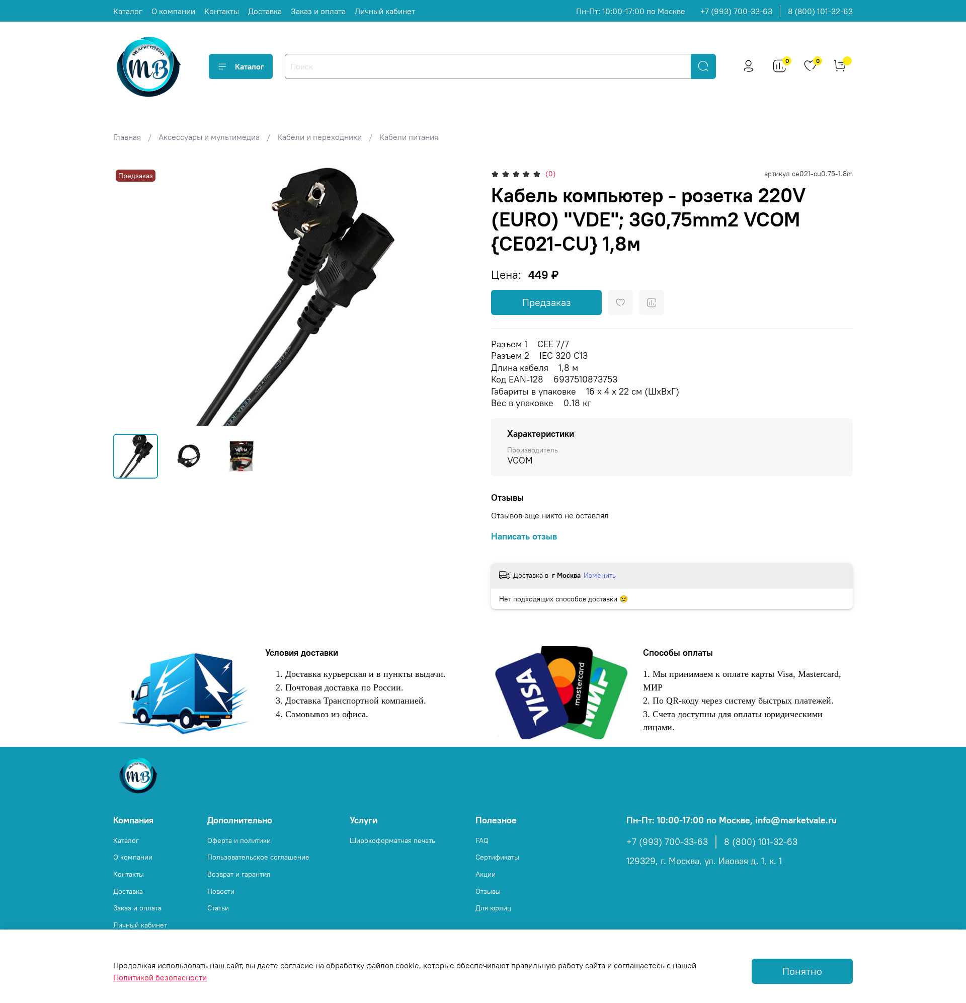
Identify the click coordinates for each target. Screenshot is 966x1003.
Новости (220, 891)
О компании (173, 11)
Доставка (265, 11)
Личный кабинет (385, 11)
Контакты (221, 11)
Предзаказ (546, 302)
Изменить (600, 575)
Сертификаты (497, 857)
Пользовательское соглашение (258, 857)
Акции (485, 874)
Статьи (218, 907)
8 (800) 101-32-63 (820, 11)
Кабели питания (408, 137)
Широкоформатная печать (392, 840)
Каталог (127, 11)
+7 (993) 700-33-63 (736, 11)
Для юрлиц (493, 907)
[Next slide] (459, 296)
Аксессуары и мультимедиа (209, 137)
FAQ (482, 840)
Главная (127, 137)
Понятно (802, 971)
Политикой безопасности (160, 977)
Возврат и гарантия (238, 874)
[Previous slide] (129, 296)
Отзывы (488, 891)
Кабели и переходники (319, 137)
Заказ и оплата (318, 11)
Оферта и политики (239, 840)
